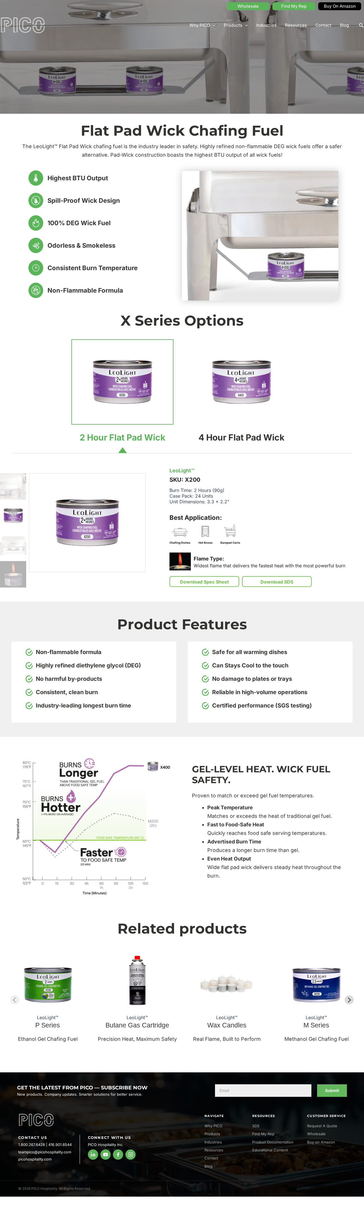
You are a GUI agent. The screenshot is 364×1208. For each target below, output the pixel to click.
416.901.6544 (60, 1144)
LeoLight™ (182, 470)
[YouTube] (105, 1154)
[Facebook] (118, 1154)
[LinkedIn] (93, 1154)
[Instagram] (130, 1154)
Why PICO (199, 25)
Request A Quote (322, 1126)
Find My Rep (294, 6)
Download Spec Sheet (204, 582)
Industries (266, 25)
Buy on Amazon (321, 1142)
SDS (255, 1126)
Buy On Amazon (340, 6)
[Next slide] (349, 999)
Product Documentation (272, 1142)
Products (233, 25)
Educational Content (270, 1150)
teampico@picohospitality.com (44, 1152)
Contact (323, 25)
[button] (361, 25)
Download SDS (276, 582)
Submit (332, 1090)
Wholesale (248, 6)
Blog (344, 25)
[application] (212, 25)
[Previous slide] (14, 999)
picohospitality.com (34, 1159)
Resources (296, 25)
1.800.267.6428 (31, 1144)
